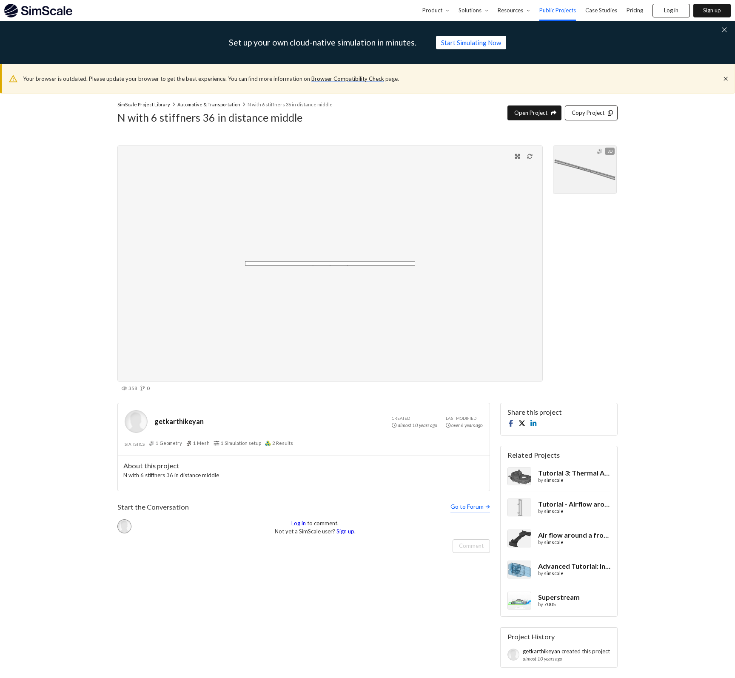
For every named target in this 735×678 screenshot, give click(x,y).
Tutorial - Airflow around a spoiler (574, 504)
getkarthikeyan (179, 421)
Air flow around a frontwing (574, 535)
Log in (671, 10)
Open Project (530, 112)
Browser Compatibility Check (347, 78)
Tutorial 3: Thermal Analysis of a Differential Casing (574, 473)
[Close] (725, 78)
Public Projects (557, 10)
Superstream (559, 597)
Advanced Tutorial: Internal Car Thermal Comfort (574, 566)
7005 (550, 604)
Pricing (635, 10)
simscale (554, 480)
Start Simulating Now (471, 42)
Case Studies (601, 10)
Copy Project (588, 112)
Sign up (712, 10)
